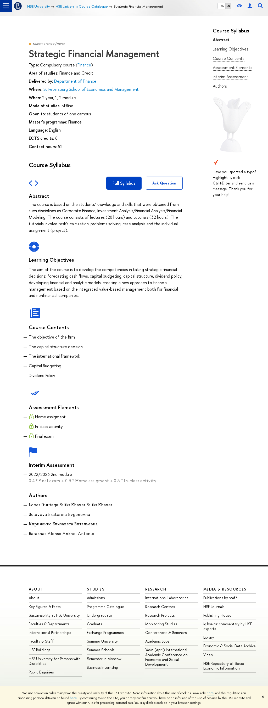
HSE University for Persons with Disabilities (55, 661)
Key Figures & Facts (44, 606)
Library (208, 637)
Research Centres (160, 606)
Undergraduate (99, 615)
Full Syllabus (124, 183)
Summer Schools (100, 649)
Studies (95, 589)
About (36, 589)
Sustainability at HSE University (54, 615)
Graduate (95, 623)
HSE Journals (213, 606)
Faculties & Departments (49, 623)
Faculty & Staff (41, 641)
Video (208, 654)
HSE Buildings (39, 649)
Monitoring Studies (161, 623)
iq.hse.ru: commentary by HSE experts (227, 626)
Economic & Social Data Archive (229, 645)
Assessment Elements (232, 67)
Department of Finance (75, 81)
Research (156, 589)
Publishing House (217, 615)
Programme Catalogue (105, 606)
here (210, 693)
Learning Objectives (230, 49)
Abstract (221, 40)
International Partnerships (50, 632)
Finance (84, 65)
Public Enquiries (41, 672)
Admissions (96, 597)
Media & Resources (225, 589)
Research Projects (160, 615)
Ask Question (164, 183)
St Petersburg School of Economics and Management (91, 89)
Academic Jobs (157, 641)
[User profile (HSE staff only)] (250, 6)
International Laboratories (166, 597)
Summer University (102, 641)
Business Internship (102, 667)
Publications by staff (220, 597)
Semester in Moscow (104, 658)
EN (228, 6)
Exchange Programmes (105, 632)
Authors (220, 86)
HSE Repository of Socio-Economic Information (224, 666)
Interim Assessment (230, 77)
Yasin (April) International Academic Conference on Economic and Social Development (166, 657)
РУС (221, 6)
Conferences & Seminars (166, 632)
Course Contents (228, 58)
